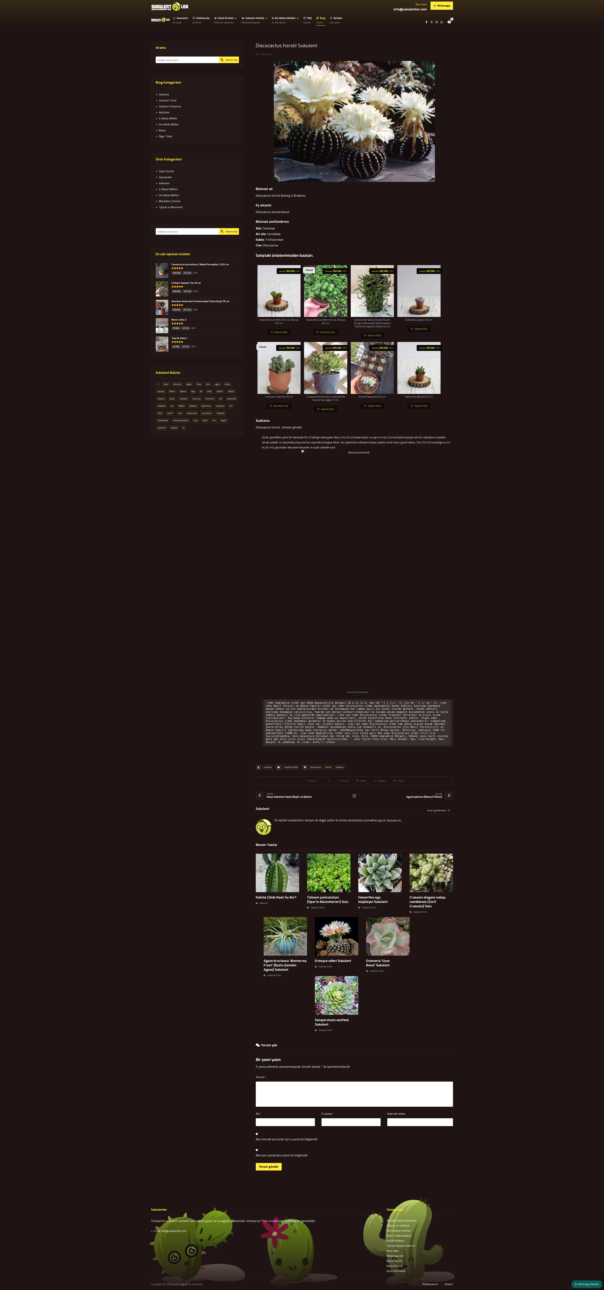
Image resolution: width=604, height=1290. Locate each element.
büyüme (161, 399)
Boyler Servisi (394, 1261)
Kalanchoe (206, 406)
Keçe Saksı (393, 1251)
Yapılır (223, 420)
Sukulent (268, 767)
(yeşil (166, 384)
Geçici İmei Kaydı (396, 1271)
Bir (201, 391)
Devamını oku (327, 332)
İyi (184, 427)
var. (214, 420)
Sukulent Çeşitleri (181, 420)
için (172, 406)
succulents (207, 413)
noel (180, 413)
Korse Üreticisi (395, 1266)
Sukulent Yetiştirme (170, 106)
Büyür (172, 399)
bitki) (209, 391)
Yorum (261, 1077)
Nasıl (160, 413)
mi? (230, 406)
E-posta (328, 1114)
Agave (189, 384)
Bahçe (162, 130)
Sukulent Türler (291, 767)
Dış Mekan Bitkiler (169, 124)
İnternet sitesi (396, 1114)
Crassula (196, 399)
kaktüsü (193, 406)
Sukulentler (165, 177)
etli (220, 399)
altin (208, 384)
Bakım (172, 391)
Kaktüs (182, 406)
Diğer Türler (166, 136)
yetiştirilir (162, 427)
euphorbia (231, 399)
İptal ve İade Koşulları (399, 1235)
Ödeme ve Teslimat (398, 1225)
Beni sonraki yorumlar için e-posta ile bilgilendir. (287, 1139)
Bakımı (183, 391)
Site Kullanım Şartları (399, 1230)
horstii (328, 767)
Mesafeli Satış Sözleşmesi (401, 1220)
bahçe (227, 384)
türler (205, 420)
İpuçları (174, 427)
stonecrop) (192, 413)
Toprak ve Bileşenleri (171, 207)
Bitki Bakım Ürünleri (170, 201)
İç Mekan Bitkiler (168, 118)
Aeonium (177, 384)
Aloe (199, 384)
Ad (258, 1114)
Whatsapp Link (395, 1256)
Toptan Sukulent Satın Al (401, 1245)
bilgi (193, 391)
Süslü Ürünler (166, 171)
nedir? (170, 413)
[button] (449, 21)
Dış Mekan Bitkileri (169, 195)
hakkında (161, 406)
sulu (196, 420)
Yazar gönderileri (437, 810)
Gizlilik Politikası (395, 1240)
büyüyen (183, 399)
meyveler (220, 406)
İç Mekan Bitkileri (168, 189)
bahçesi (161, 391)
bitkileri (220, 391)
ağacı (217, 384)
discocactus (315, 767)
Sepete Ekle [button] (280, 332)
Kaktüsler (264, 903)
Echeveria (209, 399)
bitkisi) (231, 391)
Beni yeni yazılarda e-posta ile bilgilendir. (282, 1155)
